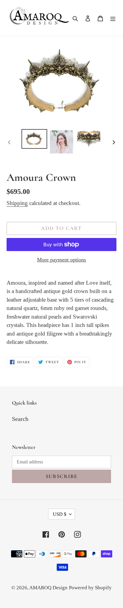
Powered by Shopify (90, 587)
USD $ (59, 514)
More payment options (61, 260)
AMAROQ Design (48, 587)
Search (20, 419)
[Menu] (113, 17)
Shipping (17, 203)
